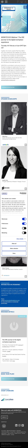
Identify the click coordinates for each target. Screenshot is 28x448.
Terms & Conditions (5, 432)
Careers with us (17, 433)
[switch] (24, 223)
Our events (3, 430)
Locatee (8, 351)
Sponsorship (4, 433)
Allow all (14, 243)
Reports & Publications (11, 430)
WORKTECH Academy (5, 434)
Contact (12, 434)
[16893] (26, 276)
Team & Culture (10, 433)
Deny (14, 253)
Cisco (13, 360)
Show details (20, 238)
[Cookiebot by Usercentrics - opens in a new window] (20, 193)
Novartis (4, 356)
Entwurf (19, 446)
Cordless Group (5, 346)
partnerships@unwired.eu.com (8, 80)
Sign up (4, 417)
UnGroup (23, 433)
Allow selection (14, 248)
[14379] (26, 189)
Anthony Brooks (10, 446)
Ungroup (20, 345)
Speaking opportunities (21, 432)
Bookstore (19, 430)
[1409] (26, 145)
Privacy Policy (13, 432)
